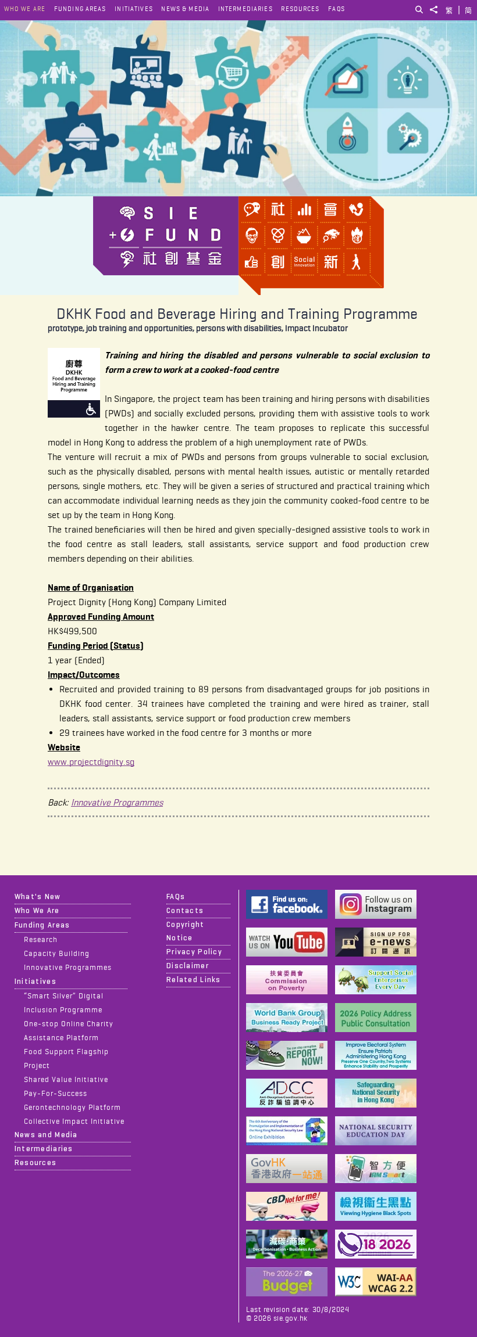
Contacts (185, 910)
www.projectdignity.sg (91, 761)
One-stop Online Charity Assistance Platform (69, 1030)
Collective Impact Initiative (74, 1121)
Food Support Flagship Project (66, 1058)
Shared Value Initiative (66, 1079)
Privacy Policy (194, 952)
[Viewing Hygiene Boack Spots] (376, 1217)
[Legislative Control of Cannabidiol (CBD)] (287, 1217)
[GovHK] (287, 1179)
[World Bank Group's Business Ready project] (287, 1028)
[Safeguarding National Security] (376, 1104)
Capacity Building (57, 953)
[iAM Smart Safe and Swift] (376, 1179)
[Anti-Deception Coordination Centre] (287, 1104)
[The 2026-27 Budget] (287, 1293)
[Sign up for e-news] (376, 953)
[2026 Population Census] (376, 1255)
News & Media (185, 9)
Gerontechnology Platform (73, 1107)
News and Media (46, 1135)
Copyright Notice (185, 931)
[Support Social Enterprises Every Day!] (376, 991)
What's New (38, 896)
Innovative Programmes (117, 802)
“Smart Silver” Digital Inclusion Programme (64, 1002)
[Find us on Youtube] (287, 953)
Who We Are (24, 9)
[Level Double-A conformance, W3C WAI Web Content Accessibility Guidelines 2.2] (376, 1293)
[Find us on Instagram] (376, 915)
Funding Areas (80, 9)
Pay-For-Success (55, 1093)
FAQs (336, 9)
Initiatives (134, 9)
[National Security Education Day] (376, 1142)
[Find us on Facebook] (287, 915)
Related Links (193, 979)
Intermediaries (245, 9)
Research (41, 939)
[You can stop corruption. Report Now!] (287, 1066)
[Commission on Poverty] (287, 991)
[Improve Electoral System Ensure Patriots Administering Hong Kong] (376, 1066)
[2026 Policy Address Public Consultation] (376, 1028)
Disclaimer (187, 966)
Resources (300, 9)
